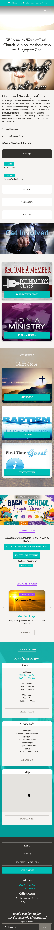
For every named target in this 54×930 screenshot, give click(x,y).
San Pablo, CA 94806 (27, 889)
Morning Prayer (27, 616)
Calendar (26, 632)
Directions (27, 818)
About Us (27, 759)
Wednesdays (27, 202)
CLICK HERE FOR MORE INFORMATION (27, 546)
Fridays (27, 215)
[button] (29, 795)
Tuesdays (27, 189)
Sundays (27, 153)
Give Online (27, 870)
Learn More (27, 711)
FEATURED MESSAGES (27, 862)
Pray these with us (26, 555)
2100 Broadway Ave (27, 885)
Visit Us (27, 845)
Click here (26, 565)
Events (27, 854)
